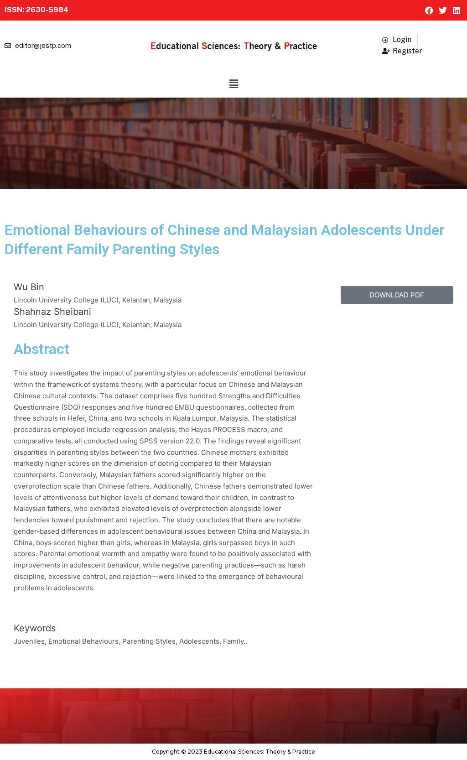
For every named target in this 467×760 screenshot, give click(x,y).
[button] (233, 84)
